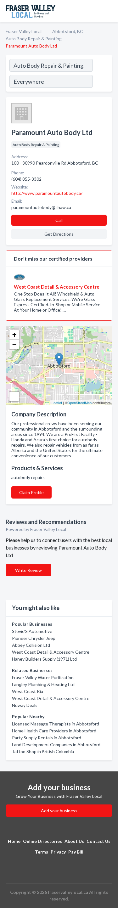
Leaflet (57, 402)
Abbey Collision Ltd (31, 645)
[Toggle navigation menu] (109, 11)
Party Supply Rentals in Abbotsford (46, 737)
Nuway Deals (24, 705)
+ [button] (14, 335)
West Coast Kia (27, 691)
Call (59, 220)
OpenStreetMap (79, 402)
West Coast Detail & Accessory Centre (50, 652)
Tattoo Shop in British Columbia (43, 751)
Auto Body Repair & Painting (34, 38)
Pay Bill (75, 851)
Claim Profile (31, 492)
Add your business (59, 810)
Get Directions (59, 234)
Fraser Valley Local (24, 31)
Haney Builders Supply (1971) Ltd (44, 659)
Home (14, 841)
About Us (74, 841)
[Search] (102, 74)
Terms (41, 851)
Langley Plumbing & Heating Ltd (43, 684)
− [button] (14, 344)
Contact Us (98, 841)
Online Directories (42, 841)
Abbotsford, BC (67, 31)
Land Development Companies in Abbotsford (56, 744)
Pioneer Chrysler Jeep (33, 638)
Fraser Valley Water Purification (43, 677)
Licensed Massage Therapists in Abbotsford (55, 723)
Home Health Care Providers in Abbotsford (54, 730)
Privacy (58, 851)
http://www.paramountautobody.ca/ (46, 193)
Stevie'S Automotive (32, 631)
